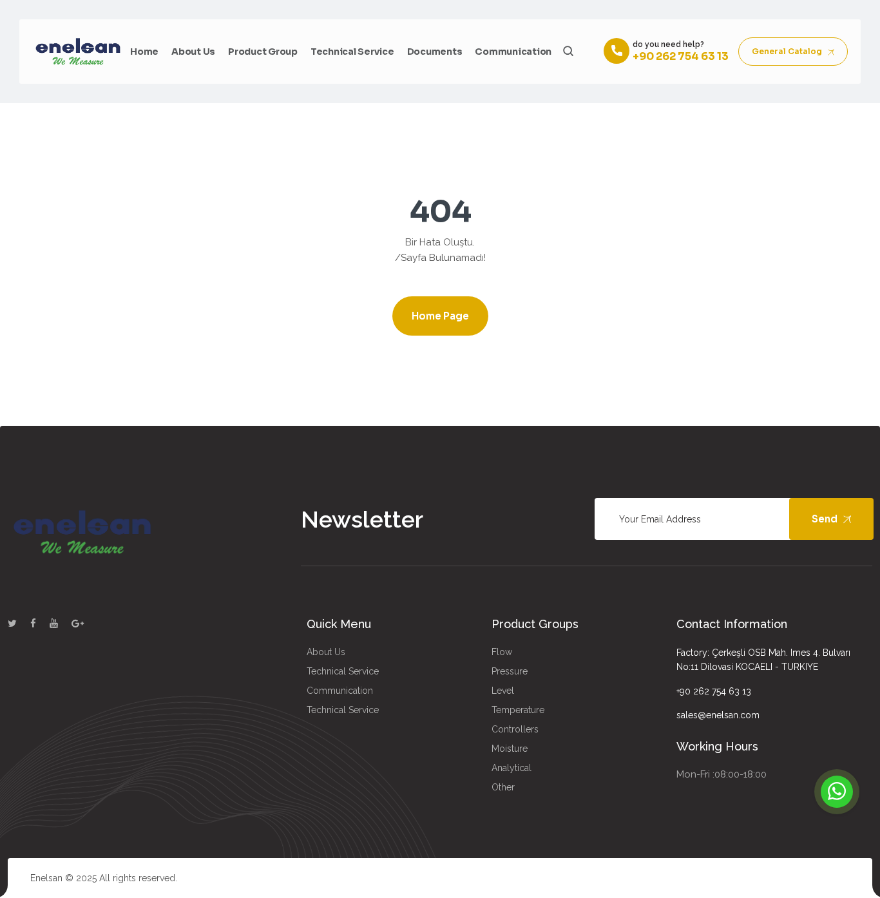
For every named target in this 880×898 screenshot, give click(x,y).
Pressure (510, 671)
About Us (193, 51)
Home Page (440, 316)
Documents (435, 51)
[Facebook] (33, 623)
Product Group (263, 51)
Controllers (515, 729)
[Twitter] (12, 623)
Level (503, 690)
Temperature (518, 710)
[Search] (568, 51)
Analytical (511, 768)
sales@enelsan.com (718, 715)
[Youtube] (54, 623)
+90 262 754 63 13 (713, 691)
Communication (513, 51)
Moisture (510, 748)
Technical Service (352, 51)
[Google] (78, 623)
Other (503, 787)
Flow (502, 652)
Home (144, 51)
